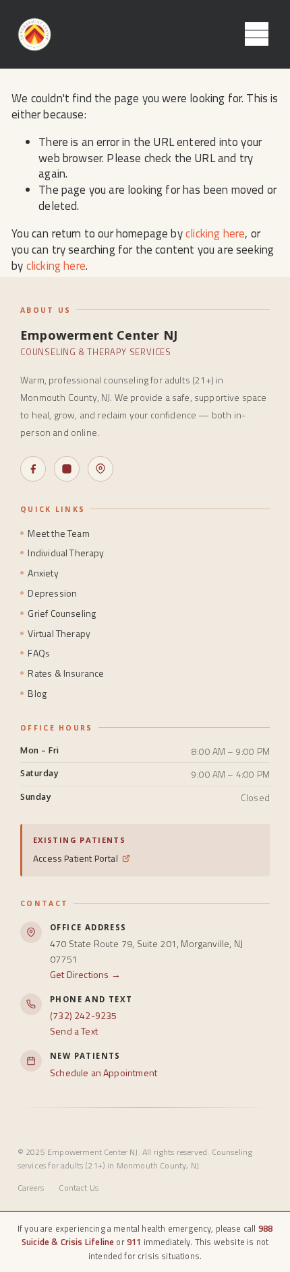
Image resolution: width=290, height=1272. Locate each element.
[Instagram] (67, 469)
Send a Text (74, 1031)
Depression (52, 593)
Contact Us (78, 1187)
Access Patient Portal (75, 858)
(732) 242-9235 (83, 1015)
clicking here (215, 233)
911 (134, 1241)
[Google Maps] (100, 469)
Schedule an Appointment (103, 1072)
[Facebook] (33, 469)
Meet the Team (58, 533)
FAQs (39, 653)
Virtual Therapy (59, 633)
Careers (31, 1187)
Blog (37, 693)
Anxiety (43, 573)
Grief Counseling (62, 613)
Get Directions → (85, 974)
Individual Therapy (66, 553)
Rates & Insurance (66, 673)
